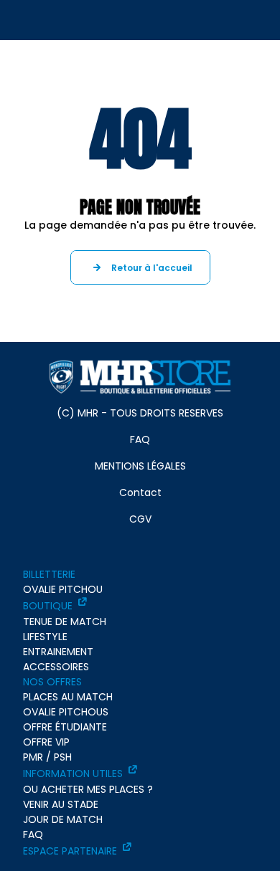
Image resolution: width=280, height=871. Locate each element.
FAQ (140, 439)
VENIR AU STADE (60, 804)
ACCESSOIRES (56, 667)
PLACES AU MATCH (68, 697)
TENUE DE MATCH (64, 621)
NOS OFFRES (52, 682)
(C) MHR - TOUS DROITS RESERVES (140, 413)
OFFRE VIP (46, 742)
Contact (140, 492)
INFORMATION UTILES (73, 773)
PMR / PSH (47, 757)
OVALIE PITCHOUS (65, 712)
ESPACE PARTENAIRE (70, 851)
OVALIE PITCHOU (63, 589)
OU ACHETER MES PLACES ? (88, 789)
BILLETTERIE (49, 574)
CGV (140, 519)
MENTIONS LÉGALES (140, 466)
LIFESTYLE (45, 636)
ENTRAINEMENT (58, 651)
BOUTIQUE (48, 606)
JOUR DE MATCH (63, 819)
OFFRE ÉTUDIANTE (65, 727)
